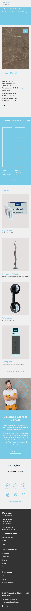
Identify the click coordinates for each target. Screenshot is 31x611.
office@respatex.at (9, 530)
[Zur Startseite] (6, 3)
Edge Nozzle (7, 230)
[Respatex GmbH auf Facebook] (3, 606)
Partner (4, 544)
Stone (13, 11)
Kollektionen (5, 11)
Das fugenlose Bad (15, 8)
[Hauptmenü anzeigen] (27, 3)
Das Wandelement (7, 537)
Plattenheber (7, 317)
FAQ (3, 576)
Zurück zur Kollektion (15, 465)
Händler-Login (8, 583)
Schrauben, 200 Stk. (10, 274)
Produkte (4, 541)
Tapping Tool (7, 361)
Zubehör (4, 563)
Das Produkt (5, 553)
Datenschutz (13, 599)
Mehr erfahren (8, 106)
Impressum (5, 599)
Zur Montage (15, 452)
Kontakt (4, 579)
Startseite (5, 8)
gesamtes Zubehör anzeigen (16, 371)
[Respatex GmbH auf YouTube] (8, 606)
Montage (4, 560)
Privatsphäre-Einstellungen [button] (10, 602)
